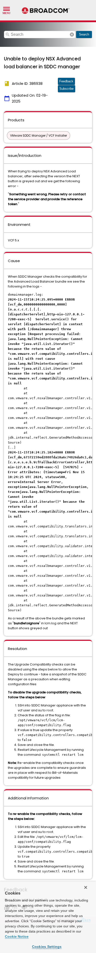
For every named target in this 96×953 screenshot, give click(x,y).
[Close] (85, 887)
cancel (71, 34)
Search (84, 34)
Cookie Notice (17, 936)
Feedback (66, 81)
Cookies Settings (47, 947)
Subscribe (66, 88)
